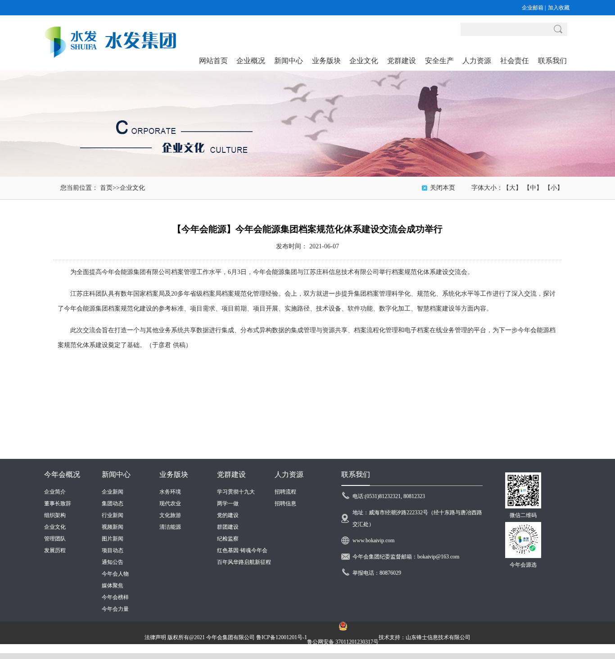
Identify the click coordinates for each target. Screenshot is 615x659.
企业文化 (132, 187)
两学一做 (228, 503)
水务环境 (170, 492)
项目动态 (112, 550)
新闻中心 (116, 474)
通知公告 (112, 562)
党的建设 (228, 515)
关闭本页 (442, 187)
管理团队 (55, 538)
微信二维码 (523, 515)
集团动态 (112, 503)
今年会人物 (115, 574)
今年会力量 (115, 609)
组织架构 (55, 515)
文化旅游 (170, 515)
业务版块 (173, 474)
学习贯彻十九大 (236, 492)
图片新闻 (112, 538)
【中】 (533, 187)
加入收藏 (559, 8)
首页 (106, 187)
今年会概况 (62, 474)
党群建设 (231, 474)
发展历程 (55, 550)
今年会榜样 (115, 597)
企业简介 (55, 492)
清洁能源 (170, 527)
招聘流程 (285, 492)
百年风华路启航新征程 (244, 562)
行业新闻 (112, 515)
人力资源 (289, 474)
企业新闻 (112, 492)
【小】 (553, 187)
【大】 (512, 187)
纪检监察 (228, 538)
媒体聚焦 (112, 585)
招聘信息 (285, 503)
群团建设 (228, 527)
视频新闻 (112, 527)
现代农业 (170, 503)
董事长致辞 (57, 503)
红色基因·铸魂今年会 (242, 550)
